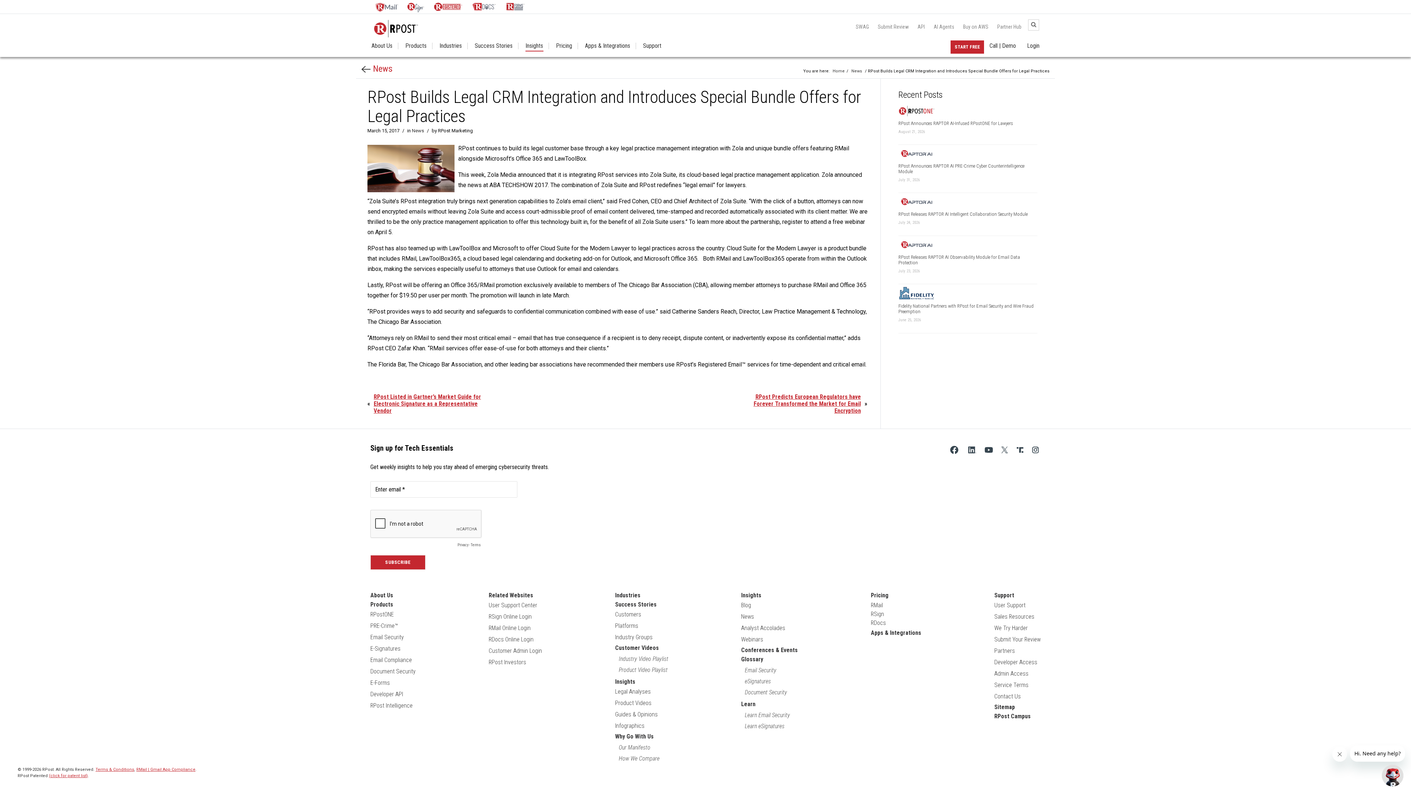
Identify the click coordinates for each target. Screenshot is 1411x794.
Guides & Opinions (636, 714)
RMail (877, 605)
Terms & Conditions (115, 769)
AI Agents (944, 27)
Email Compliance (391, 660)
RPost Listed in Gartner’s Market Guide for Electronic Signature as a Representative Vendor (427, 403)
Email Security (387, 637)
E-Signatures (385, 648)
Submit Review (893, 27)
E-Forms (380, 682)
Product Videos (633, 703)
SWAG (862, 27)
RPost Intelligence (391, 705)
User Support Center (513, 605)
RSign (877, 614)
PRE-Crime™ (384, 625)
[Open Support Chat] (1393, 776)
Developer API (386, 694)
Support (652, 46)
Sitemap (1004, 707)
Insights (534, 46)
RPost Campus (1012, 716)
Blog (746, 605)
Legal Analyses (633, 691)
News (381, 69)
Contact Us (1007, 696)
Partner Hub (1009, 27)
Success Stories (494, 46)
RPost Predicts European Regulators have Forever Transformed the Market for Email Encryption (807, 403)
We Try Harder (1011, 628)
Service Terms (1011, 685)
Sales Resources (1014, 616)
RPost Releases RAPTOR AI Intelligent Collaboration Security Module (963, 214)
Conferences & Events (769, 650)
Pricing (564, 46)
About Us (381, 46)
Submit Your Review (1017, 639)
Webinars (752, 639)
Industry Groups (634, 637)
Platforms (626, 625)
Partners (1004, 650)
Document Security (393, 671)
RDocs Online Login (511, 639)
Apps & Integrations (607, 46)
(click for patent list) (68, 775)
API (921, 27)
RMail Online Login (510, 628)
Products (416, 46)
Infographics (630, 725)
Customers (628, 614)
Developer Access (1015, 662)
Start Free (967, 47)
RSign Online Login (510, 616)
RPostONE (382, 614)
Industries (450, 46)
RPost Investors (507, 662)
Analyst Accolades (763, 628)
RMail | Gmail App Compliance (165, 769)
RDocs (878, 622)
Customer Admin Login (515, 650)
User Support (1010, 605)
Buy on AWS (975, 27)
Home (839, 71)
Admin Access (1011, 673)
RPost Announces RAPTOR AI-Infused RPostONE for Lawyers (955, 123)
